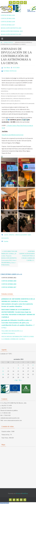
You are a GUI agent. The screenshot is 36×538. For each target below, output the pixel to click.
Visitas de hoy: (6, 432)
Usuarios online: (6, 429)
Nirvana (18, 491)
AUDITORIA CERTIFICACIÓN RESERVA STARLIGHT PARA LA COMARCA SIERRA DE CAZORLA (27, 253)
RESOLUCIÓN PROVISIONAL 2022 (12, 31)
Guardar (6, 239)
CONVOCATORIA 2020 (8, 18)
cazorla (6, 233)
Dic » (20, 378)
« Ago (16, 378)
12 (3, 369)
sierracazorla (4, 236)
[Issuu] (25, 2)
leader (29, 233)
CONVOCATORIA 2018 (8, 21)
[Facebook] (10, 2)
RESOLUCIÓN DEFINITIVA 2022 (11, 34)
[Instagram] (21, 2)
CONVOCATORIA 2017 (8, 25)
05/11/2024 (16, 67)
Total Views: (5, 435)
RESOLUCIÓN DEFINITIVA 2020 (11, 28)
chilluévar (11, 233)
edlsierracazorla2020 (21, 233)
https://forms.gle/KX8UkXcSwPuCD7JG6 (12, 134)
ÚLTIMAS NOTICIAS (8, 42)
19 (3, 372)
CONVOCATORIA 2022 (8, 15)
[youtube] (17, 2)
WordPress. (25, 491)
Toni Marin (7, 67)
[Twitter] (14, 2)
